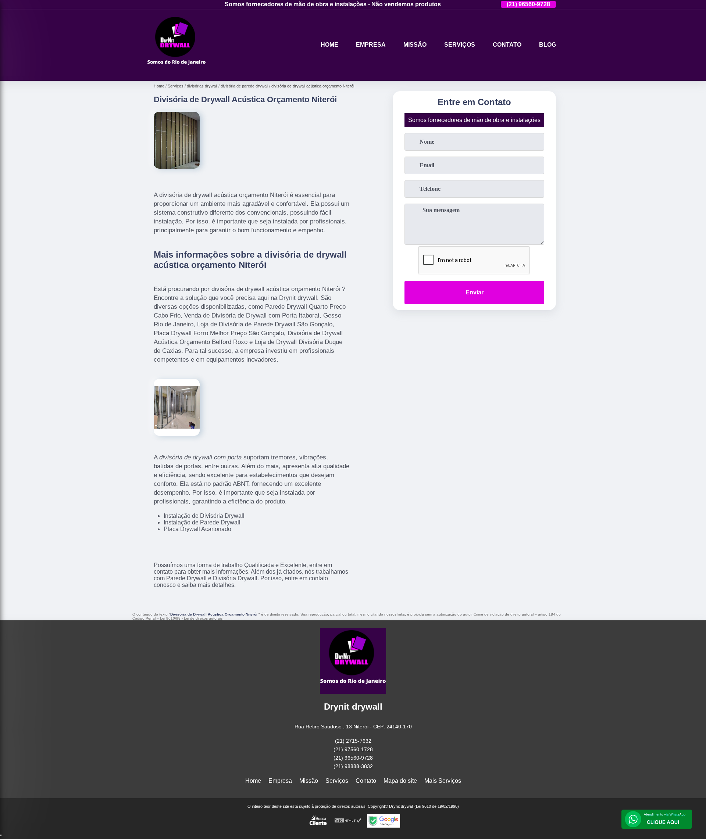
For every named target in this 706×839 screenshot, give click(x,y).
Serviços (459, 45)
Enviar (475, 292)
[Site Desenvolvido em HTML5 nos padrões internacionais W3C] (347, 821)
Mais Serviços (442, 781)
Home (329, 45)
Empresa (371, 45)
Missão (415, 45)
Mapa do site (400, 781)
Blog (547, 45)
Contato (507, 45)
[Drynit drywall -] (176, 71)
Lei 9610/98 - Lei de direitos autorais (191, 618)
